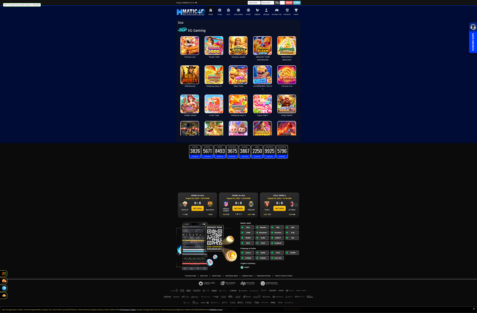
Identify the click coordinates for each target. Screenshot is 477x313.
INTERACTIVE (277, 14)
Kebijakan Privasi (216, 310)
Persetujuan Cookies (128, 310)
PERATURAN (216, 276)
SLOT (229, 14)
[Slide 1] (235, 214)
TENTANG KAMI (190, 276)
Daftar (297, 3)
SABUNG (257, 14)
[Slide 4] (241, 214)
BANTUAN (204, 276)
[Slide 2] (237, 214)
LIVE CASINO (238, 14)
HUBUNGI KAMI (247, 276)
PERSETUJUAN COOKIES (283, 276)
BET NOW (197, 208)
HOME (210, 14)
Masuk (289, 3)
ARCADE (266, 14)
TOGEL (219, 14)
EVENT (296, 14)
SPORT (248, 14)
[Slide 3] (239, 214)
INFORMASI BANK (231, 276)
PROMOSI (287, 14)
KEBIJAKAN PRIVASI (264, 276)
